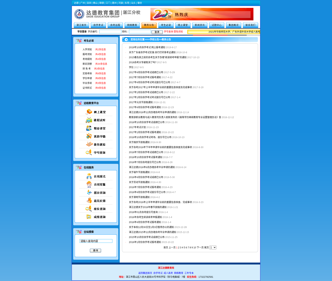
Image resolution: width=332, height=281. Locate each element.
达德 (76, 3)
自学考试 (98, 25)
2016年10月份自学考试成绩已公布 (147, 122)
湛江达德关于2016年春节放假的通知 (148, 207)
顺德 (101, 3)
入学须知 (87, 49)
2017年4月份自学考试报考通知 (145, 107)
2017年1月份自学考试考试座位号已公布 (149, 97)
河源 (120, 3)
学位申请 (87, 78)
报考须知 (87, 54)
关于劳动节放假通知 (139, 182)
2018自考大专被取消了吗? (142, 62)
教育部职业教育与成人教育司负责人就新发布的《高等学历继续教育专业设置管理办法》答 (175, 117)
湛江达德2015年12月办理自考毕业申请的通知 (152, 232)
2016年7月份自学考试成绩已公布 (146, 152)
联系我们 (251, 25)
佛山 (95, 3)
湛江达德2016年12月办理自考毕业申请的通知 (152, 112)
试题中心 (217, 25)
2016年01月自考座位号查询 (143, 212)
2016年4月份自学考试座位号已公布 (147, 192)
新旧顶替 (87, 64)
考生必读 (166, 25)
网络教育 (132, 25)
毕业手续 (87, 83)
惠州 (114, 3)
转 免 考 (87, 68)
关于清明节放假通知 (139, 197)
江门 (108, 3)
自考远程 (115, 25)
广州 (82, 3)
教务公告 (149, 25)
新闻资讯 (200, 25)
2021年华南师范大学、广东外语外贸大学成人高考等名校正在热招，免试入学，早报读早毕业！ (255, 32)
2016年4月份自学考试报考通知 (145, 222)
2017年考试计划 (137, 127)
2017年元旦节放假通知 (141, 102)
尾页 (206, 247)
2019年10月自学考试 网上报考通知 (147, 47)
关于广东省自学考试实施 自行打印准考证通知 (152, 52)
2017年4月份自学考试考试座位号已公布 (149, 82)
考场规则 (87, 59)
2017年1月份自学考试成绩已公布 (146, 92)
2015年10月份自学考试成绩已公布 (147, 237)
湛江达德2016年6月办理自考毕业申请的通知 (152, 167)
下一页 (200, 247)
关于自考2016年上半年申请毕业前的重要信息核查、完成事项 (160, 202)
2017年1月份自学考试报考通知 (145, 132)
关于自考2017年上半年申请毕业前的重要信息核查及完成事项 (161, 87)
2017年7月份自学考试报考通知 (145, 77)
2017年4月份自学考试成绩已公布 (146, 72)
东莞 (127, 3)
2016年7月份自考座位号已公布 (145, 162)
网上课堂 (183, 25)
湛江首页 (81, 25)
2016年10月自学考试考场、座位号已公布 (150, 137)
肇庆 (139, 3)
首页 (166, 247)
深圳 (89, 3)
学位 (131, 67)
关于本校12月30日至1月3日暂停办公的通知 (151, 227)
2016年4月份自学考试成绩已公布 (146, 177)
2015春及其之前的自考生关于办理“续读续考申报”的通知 (158, 57)
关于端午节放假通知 (139, 172)
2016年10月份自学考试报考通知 (145, 157)
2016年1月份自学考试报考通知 (145, 242)
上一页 (172, 247)
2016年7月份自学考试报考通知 (145, 187)
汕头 (133, 3)
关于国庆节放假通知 (139, 142)
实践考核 (87, 73)
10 (194, 247)
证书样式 (87, 88)
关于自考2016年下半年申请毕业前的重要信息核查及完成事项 (160, 147)
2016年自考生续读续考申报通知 (145, 217)
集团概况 (234, 25)
